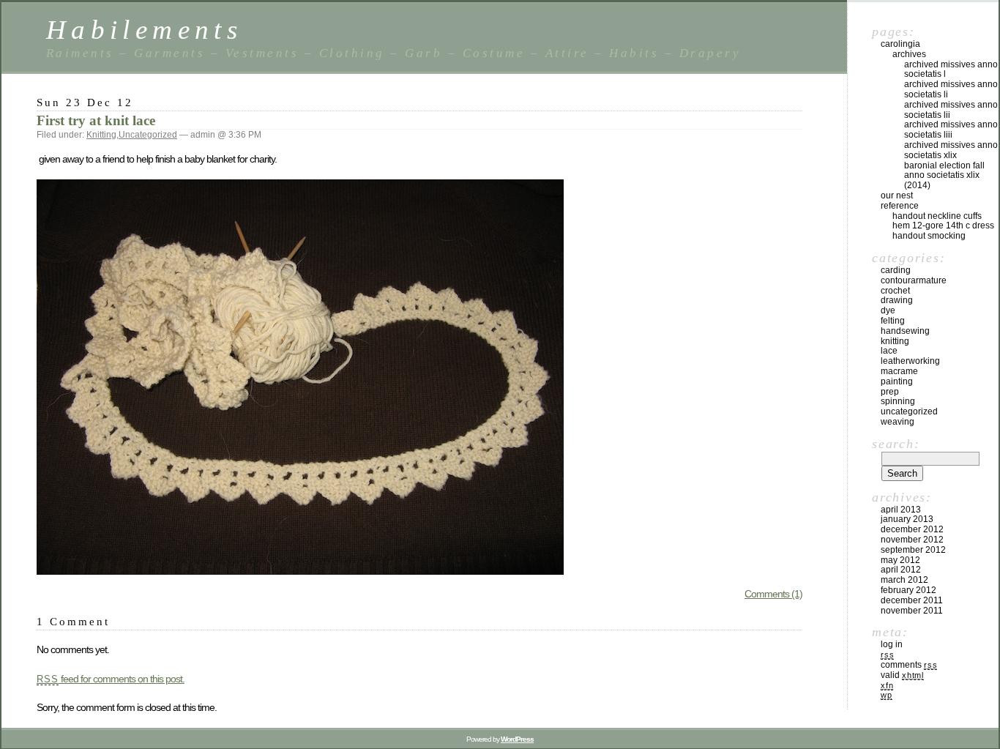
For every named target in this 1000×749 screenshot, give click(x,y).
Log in (892, 644)
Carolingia (900, 44)
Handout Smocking (929, 236)
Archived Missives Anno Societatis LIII (951, 129)
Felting (893, 321)
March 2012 (904, 580)
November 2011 (912, 610)
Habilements (144, 30)
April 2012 (901, 569)
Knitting (101, 135)
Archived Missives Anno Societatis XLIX (951, 150)
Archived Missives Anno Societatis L (951, 69)
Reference (900, 206)
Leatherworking (910, 361)
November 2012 (912, 539)
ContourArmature (914, 280)
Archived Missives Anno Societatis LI (951, 89)
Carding (896, 270)
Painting (897, 381)
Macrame (899, 371)
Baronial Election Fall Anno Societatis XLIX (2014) (944, 175)
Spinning (898, 401)
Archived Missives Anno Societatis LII (951, 110)
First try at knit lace (96, 120)
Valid (902, 675)
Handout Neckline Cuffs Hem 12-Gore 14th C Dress (943, 221)
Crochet (895, 291)
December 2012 (912, 529)
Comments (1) (773, 594)
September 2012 (913, 550)
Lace (889, 351)
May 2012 (900, 560)
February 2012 (908, 590)
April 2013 (901, 509)
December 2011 (912, 600)
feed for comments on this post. (110, 679)
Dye (888, 310)
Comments (909, 665)
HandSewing (905, 331)
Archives (909, 54)
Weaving (897, 422)
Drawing (897, 300)
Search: (895, 443)
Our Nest (897, 195)
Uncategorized (148, 135)
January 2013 (907, 519)
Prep (890, 392)
